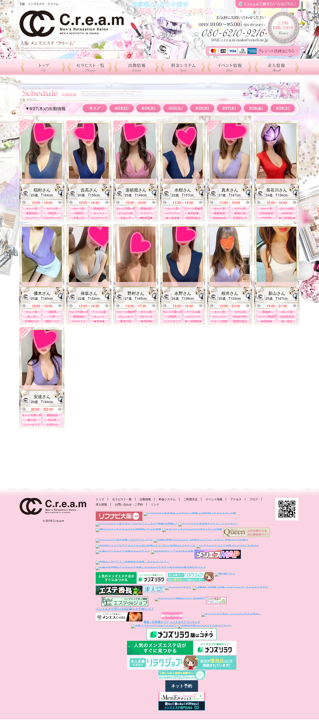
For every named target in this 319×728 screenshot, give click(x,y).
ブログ (253, 499)
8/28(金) (256, 108)
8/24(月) (148, 108)
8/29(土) (283, 108)
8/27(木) (229, 108)
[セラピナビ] (154, 591)
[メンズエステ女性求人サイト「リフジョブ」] (208, 524)
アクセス (235, 499)
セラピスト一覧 (122, 499)
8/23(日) (121, 108)
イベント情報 (214, 499)
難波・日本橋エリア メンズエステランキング (172, 621)
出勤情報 (145, 499)
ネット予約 (181, 686)
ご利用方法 (191, 499)
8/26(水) (202, 108)
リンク (155, 504)
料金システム (167, 499)
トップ (100, 499)
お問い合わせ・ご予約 (129, 504)
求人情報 (101, 504)
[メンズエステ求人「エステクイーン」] (246, 532)
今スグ (94, 108)
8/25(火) (175, 108)
